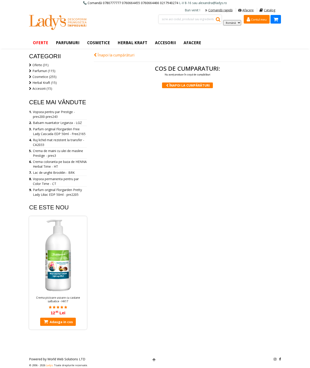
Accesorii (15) (42, 88)
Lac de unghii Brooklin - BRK (54, 172)
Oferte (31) (40, 65)
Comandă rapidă (220, 10)
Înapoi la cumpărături (115, 55)
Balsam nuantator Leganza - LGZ (57, 123)
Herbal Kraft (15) (44, 82)
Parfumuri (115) (43, 71)
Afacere (248, 10)
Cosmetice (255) (44, 77)
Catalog (269, 10)
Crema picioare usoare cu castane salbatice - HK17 (58, 299)
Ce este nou (49, 207)
